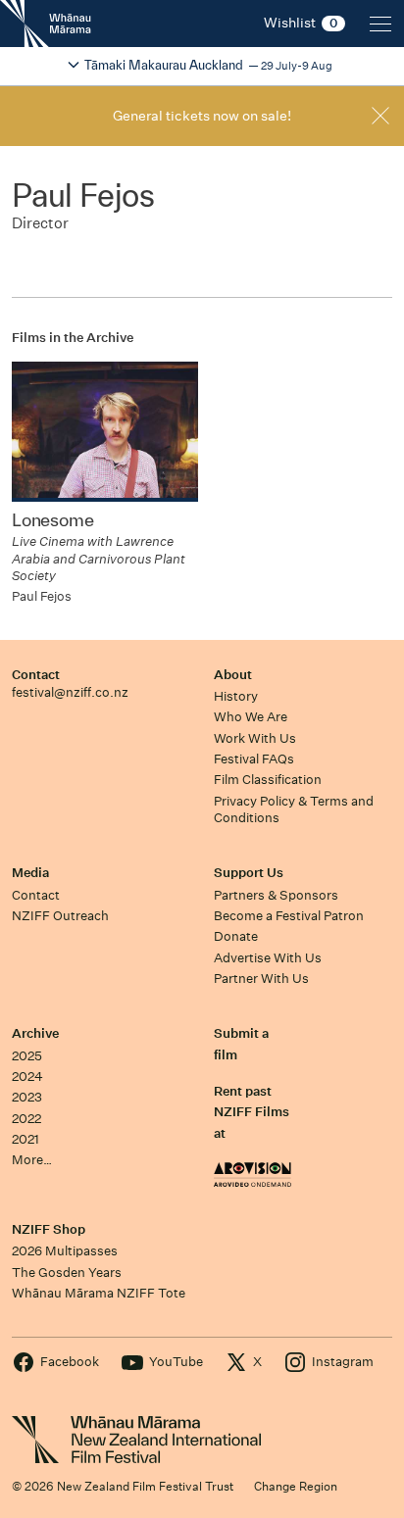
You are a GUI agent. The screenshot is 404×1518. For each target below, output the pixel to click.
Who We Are (250, 717)
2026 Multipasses (65, 1251)
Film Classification (268, 779)
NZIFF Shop (48, 1229)
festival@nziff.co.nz (70, 692)
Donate (236, 936)
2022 (26, 1118)
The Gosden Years (67, 1272)
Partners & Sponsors (276, 895)
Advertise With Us (268, 958)
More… (32, 1159)
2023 (27, 1097)
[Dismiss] (380, 115)
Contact (36, 674)
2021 (25, 1139)
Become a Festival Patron (289, 915)
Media (30, 872)
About (233, 674)
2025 (27, 1056)
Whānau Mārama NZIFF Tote (98, 1293)
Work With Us (255, 738)
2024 (27, 1076)
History (236, 696)
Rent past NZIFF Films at (251, 1112)
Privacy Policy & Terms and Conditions (294, 809)
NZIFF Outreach (60, 915)
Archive (35, 1033)
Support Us (248, 872)
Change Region (295, 1486)
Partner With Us (261, 978)
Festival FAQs (254, 759)
